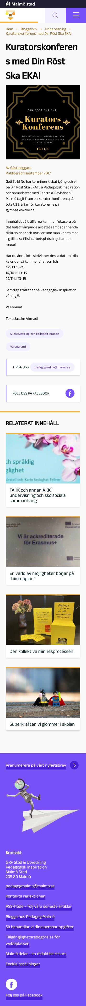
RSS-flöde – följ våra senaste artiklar (39, 906)
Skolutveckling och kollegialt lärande (34, 333)
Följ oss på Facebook (24, 995)
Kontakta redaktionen (25, 896)
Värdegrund (18, 346)
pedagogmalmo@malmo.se (30, 885)
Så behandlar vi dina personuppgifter (40, 926)
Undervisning (55, 29)
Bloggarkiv (29, 29)
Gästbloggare (20, 168)
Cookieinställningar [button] (23, 964)
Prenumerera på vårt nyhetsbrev (36, 765)
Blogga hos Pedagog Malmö (30, 916)
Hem (9, 29)
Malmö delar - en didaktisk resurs (36, 953)
